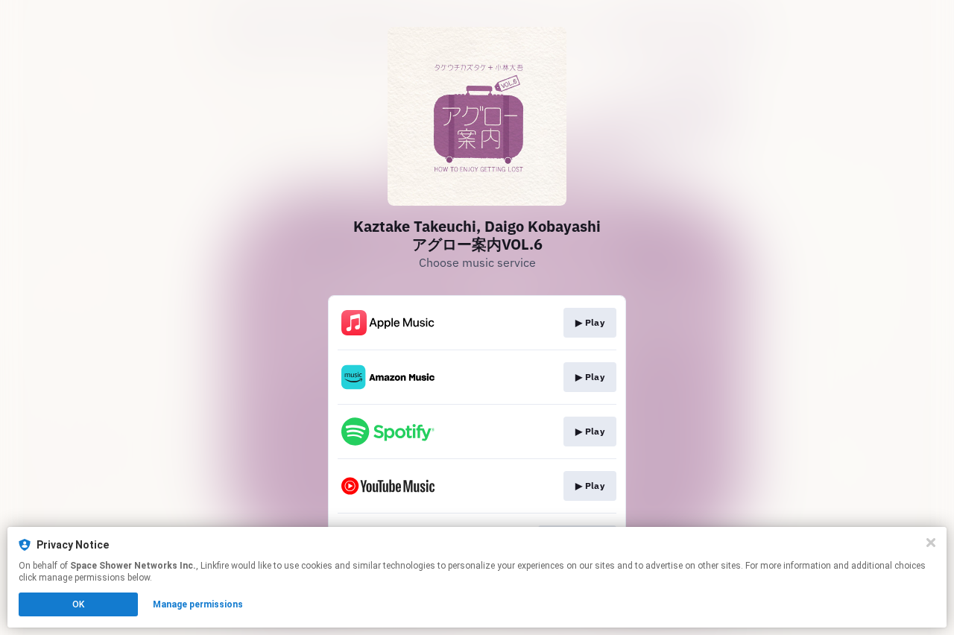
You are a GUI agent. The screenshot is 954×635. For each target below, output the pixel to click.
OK (78, 604)
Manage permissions (198, 604)
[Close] (931, 543)
